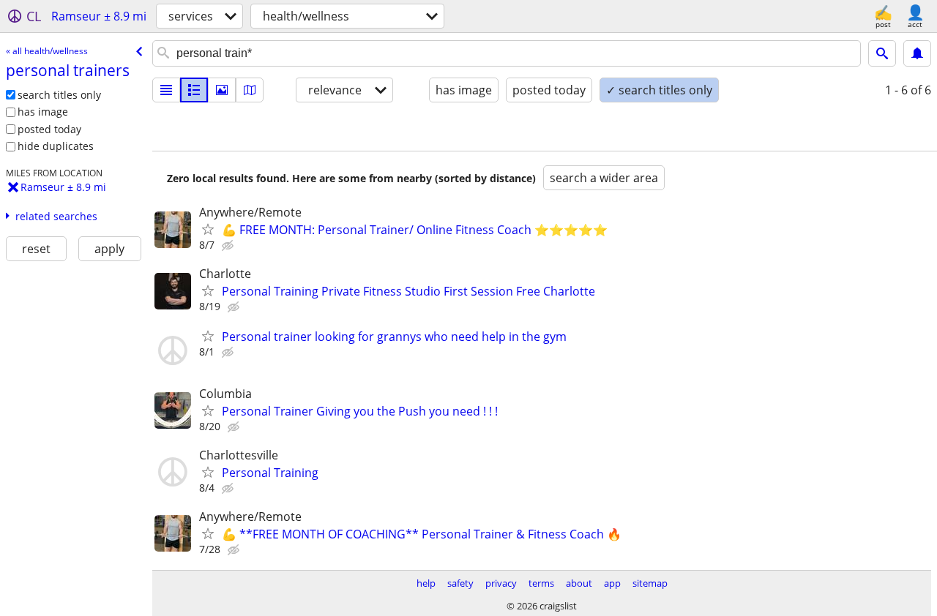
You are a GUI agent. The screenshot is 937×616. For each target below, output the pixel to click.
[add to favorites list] (208, 229)
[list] (166, 90)
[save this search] (917, 53)
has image (43, 112)
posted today (49, 129)
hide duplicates (56, 146)
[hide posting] (229, 246)
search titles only (59, 95)
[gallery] (222, 90)
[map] (250, 90)
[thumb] (194, 90)
